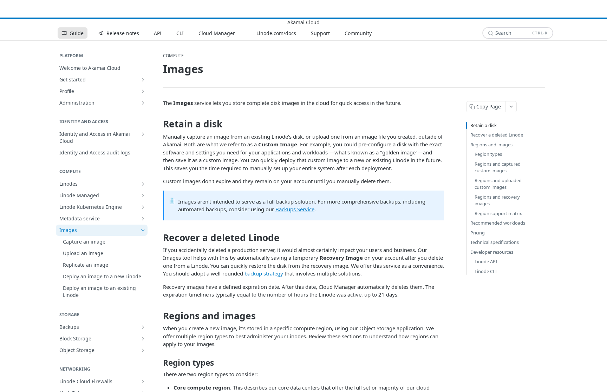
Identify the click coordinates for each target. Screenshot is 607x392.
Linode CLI (486, 271)
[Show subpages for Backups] (143, 327)
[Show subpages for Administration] (143, 103)
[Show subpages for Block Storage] (143, 338)
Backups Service (294, 209)
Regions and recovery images (497, 200)
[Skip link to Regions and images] (158, 316)
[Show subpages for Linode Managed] (143, 195)
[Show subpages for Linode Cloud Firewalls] (143, 381)
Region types (488, 154)
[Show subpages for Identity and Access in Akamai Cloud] (143, 134)
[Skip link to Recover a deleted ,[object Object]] (158, 237)
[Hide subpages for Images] (143, 230)
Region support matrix (498, 213)
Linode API (486, 261)
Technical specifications (494, 242)
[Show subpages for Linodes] (143, 184)
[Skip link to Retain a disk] (158, 124)
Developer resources (491, 252)
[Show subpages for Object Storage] (143, 350)
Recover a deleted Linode (496, 135)
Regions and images (491, 144)
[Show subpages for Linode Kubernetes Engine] (143, 207)
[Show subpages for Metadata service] (143, 218)
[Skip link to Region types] (158, 363)
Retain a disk (483, 125)
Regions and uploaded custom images (498, 184)
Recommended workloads (497, 223)
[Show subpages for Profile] (143, 91)
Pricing (477, 233)
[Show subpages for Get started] (143, 79)
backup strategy (263, 273)
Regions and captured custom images (498, 167)
